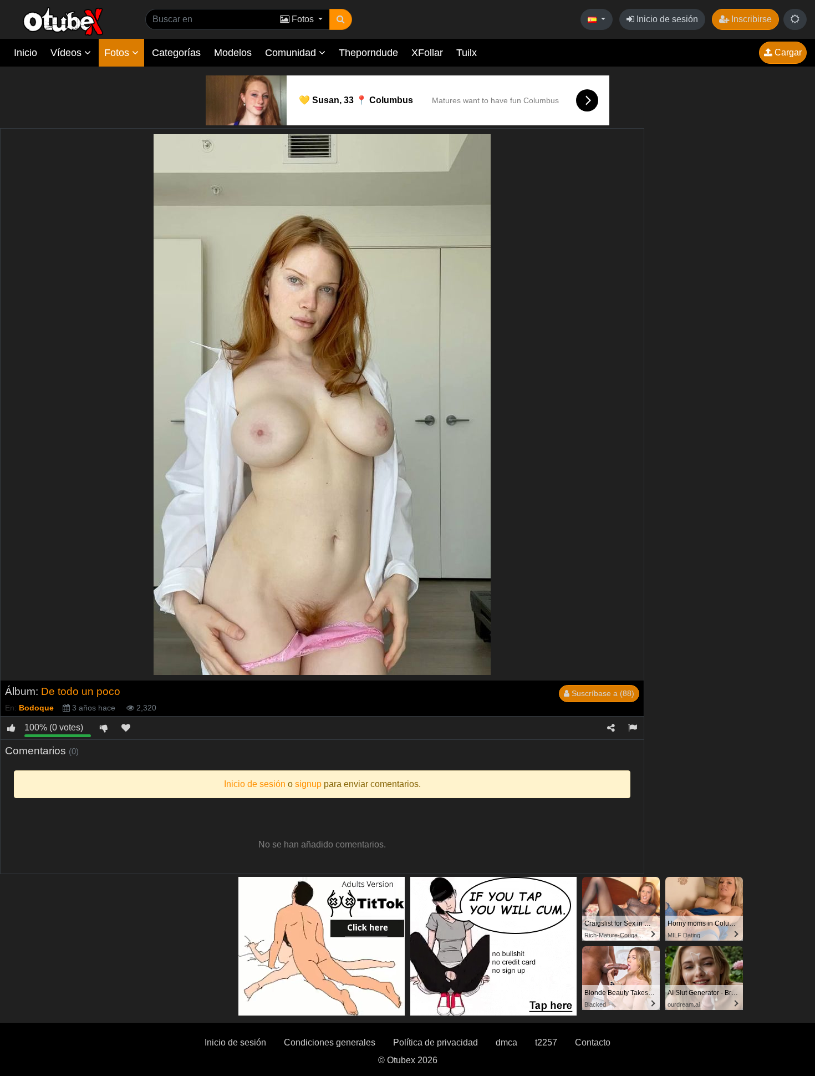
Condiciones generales (329, 1042)
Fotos (118, 52)
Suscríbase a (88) (601, 693)
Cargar (787, 52)
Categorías (176, 52)
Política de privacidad (435, 1042)
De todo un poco (80, 691)
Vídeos (67, 52)
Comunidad (292, 52)
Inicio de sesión (666, 19)
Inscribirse (750, 19)
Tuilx (466, 52)
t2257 (546, 1042)
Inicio (25, 52)
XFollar (427, 52)
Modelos (233, 52)
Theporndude (368, 52)
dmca (506, 1042)
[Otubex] (63, 21)
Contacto (592, 1042)
